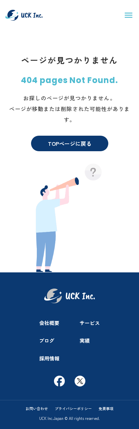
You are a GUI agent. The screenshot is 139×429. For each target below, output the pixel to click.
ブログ (46, 340)
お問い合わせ (37, 408)
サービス (90, 322)
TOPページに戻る (69, 143)
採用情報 (49, 358)
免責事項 (106, 408)
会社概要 (49, 322)
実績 (85, 340)
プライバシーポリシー (73, 408)
